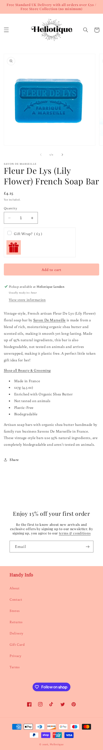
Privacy (15, 655)
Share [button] (14, 459)
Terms (15, 667)
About (14, 588)
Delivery (16, 633)
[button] (6, 29)
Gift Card (17, 644)
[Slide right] (62, 154)
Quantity (10, 208)
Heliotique (56, 744)
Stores (15, 610)
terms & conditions (75, 533)
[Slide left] (40, 154)
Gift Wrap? (28, 233)
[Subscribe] (87, 546)
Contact (16, 599)
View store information (27, 299)
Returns (16, 622)
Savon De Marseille (49, 319)
